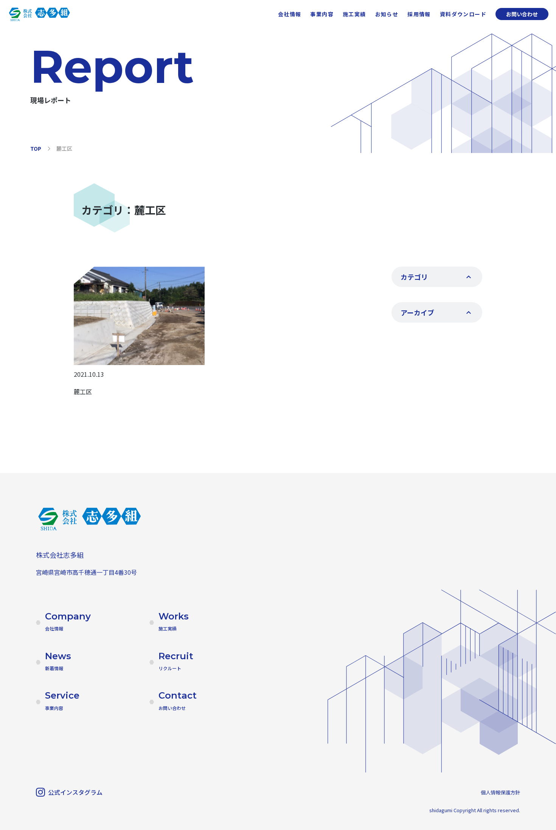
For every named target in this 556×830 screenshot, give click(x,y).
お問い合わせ (522, 14)
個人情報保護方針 (500, 792)
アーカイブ (417, 312)
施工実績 (354, 14)
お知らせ (387, 14)
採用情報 (419, 14)
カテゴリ (414, 277)
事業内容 (322, 14)
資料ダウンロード (463, 14)
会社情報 (289, 14)
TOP (35, 148)
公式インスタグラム (75, 792)
